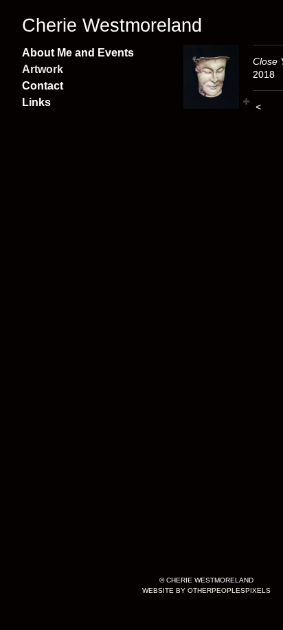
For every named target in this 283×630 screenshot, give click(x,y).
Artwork (42, 69)
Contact (42, 86)
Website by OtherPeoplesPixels (206, 590)
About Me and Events (78, 53)
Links (36, 102)
